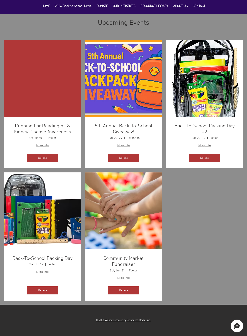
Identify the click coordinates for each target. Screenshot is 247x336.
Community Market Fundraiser (123, 262)
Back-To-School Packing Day (42, 259)
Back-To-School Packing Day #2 (204, 129)
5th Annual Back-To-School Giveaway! (123, 129)
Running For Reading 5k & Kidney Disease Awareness (42, 129)
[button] (154, 6)
